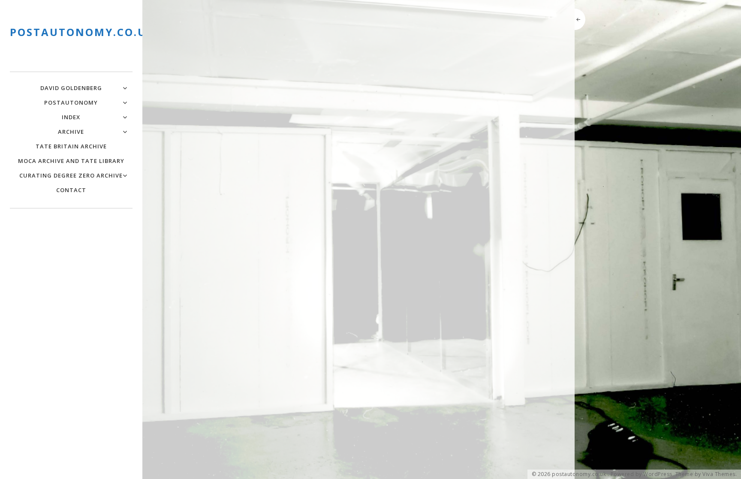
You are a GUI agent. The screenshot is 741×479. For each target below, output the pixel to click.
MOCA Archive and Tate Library (71, 161)
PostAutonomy (71, 102)
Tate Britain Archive (71, 146)
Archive (71, 132)
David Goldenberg (71, 88)
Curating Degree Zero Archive (71, 175)
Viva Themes (718, 474)
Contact (71, 190)
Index (71, 117)
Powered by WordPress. (642, 474)
